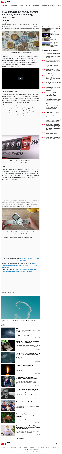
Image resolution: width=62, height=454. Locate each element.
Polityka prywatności (33, 449)
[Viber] (8, 20)
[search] (60, 2)
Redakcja (54, 447)
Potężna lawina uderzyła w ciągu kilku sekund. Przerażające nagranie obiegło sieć (53, 89)
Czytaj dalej (20, 438)
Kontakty (26, 449)
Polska (21, 5)
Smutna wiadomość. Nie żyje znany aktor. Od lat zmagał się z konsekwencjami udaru (53, 84)
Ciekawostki (36, 5)
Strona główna (4, 5)
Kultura (28, 5)
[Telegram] (5, 20)
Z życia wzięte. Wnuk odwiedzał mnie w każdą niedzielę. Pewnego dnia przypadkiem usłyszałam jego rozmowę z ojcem (53, 71)
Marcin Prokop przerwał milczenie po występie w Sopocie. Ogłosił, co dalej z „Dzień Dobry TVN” (53, 138)
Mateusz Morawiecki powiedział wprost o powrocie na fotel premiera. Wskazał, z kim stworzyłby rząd (53, 114)
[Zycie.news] (5, 2)
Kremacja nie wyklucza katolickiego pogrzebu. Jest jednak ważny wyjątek (53, 65)
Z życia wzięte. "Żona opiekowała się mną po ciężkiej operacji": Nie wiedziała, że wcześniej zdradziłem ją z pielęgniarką (53, 77)
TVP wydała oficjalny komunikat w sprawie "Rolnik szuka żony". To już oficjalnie (53, 133)
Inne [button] (59, 5)
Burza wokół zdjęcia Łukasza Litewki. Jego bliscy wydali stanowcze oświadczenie (52, 94)
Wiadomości (14, 5)
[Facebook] (3, 20)
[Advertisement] (20, 124)
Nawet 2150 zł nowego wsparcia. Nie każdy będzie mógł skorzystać (53, 61)
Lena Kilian (8, 26)
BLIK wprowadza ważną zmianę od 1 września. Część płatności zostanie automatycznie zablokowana (53, 107)
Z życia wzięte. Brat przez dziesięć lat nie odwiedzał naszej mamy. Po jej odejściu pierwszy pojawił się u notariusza (53, 55)
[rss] (56, 2)
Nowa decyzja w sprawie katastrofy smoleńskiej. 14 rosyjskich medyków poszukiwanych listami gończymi (53, 120)
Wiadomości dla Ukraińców (48, 5)
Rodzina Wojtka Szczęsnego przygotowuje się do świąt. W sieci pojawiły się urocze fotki (20, 265)
